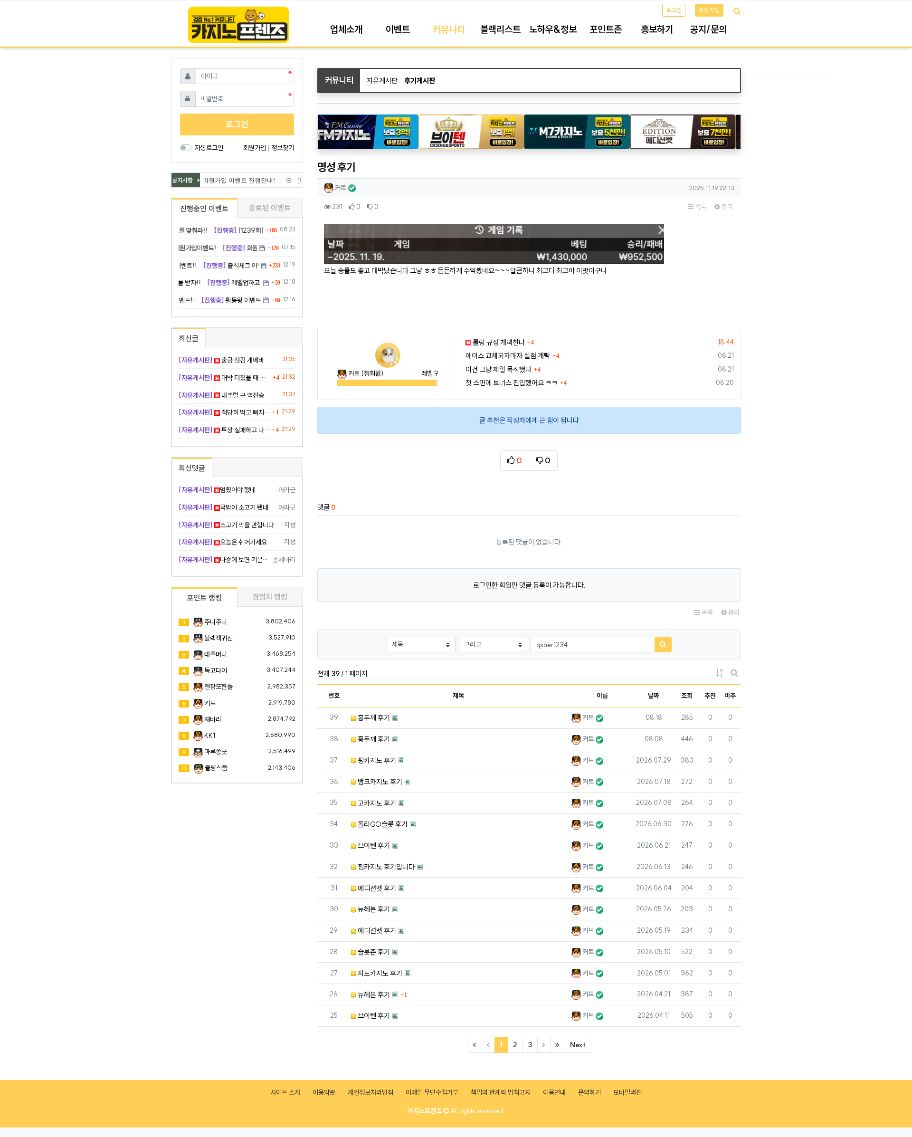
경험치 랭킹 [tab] (269, 597)
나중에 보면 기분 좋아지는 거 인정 (224, 559)
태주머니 (215, 654)
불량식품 (216, 768)
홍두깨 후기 (373, 717)
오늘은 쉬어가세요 (223, 542)
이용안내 (554, 1092)
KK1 (209, 735)
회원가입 (709, 10)
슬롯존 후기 (373, 951)
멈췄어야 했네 (217, 490)
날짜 (653, 695)
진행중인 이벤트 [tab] (204, 208)
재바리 (212, 719)
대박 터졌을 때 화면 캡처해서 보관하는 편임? (224, 377)
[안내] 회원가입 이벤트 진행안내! (224, 180)
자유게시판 (382, 80)
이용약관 (324, 1092)
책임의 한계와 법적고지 (501, 1092)
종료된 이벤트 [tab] (270, 207)
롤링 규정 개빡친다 (498, 342)
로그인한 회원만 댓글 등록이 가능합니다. (529, 585)
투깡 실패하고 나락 (224, 430)
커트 (210, 703)
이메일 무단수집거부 (432, 1092)
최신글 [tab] (189, 338)
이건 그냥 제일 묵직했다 (499, 369)
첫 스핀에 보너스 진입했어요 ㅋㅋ (512, 382)
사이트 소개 (285, 1092)
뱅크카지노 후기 (379, 781)
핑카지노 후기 (376, 760)
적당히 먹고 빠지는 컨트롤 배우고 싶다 (224, 412)
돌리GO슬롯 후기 (382, 824)
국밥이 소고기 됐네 (223, 507)
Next (578, 1044)
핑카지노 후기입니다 (385, 866)
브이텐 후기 (373, 845)
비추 (730, 695)
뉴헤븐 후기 (373, 909)
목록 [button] (700, 206)
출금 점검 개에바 (221, 360)
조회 (687, 695)
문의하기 (589, 1092)
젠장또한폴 (218, 686)
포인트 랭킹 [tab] (204, 597)
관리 (726, 206)
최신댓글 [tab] (192, 468)
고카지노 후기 (376, 803)
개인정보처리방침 (370, 1092)
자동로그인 (209, 147)
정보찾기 (282, 147)
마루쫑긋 (215, 751)
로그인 (674, 10)
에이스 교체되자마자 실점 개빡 (508, 355)
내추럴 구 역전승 (221, 395)
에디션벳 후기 (376, 888)
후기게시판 (419, 80)
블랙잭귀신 (218, 638)
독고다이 (215, 670)
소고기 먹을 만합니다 (226, 525)
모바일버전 (627, 1092)
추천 (710, 695)
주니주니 (215, 622)
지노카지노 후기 (379, 973)
